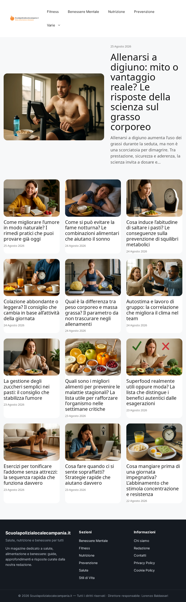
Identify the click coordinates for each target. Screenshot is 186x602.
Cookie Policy (144, 570)
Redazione (142, 548)
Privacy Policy (144, 563)
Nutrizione (116, 11)
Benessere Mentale (83, 11)
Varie (51, 25)
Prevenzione (144, 11)
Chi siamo (141, 541)
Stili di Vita (87, 578)
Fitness (53, 11)
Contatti (140, 555)
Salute (83, 570)
